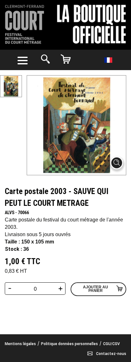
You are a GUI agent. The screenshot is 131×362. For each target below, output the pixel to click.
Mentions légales (20, 344)
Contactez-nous (110, 353)
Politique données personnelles (69, 344)
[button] (24, 60)
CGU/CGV (111, 344)
